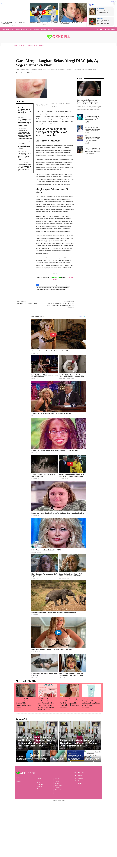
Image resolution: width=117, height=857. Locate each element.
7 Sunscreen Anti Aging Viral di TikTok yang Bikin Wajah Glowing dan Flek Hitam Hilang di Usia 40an (69, 702)
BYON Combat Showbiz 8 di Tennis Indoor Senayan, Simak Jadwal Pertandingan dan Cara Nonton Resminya (24, 122)
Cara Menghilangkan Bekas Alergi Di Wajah (59, 285)
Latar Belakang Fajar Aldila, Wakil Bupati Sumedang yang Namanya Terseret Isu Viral (92, 129)
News (86, 135)
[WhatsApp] (95, 72)
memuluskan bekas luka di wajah (58, 289)
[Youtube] (101, 29)
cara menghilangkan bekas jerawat (44, 287)
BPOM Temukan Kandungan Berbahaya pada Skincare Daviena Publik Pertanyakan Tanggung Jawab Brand (46, 703)
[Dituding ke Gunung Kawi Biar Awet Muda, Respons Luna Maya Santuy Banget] (92, 756)
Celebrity (86, 125)
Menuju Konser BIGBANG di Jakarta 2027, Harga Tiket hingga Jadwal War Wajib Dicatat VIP (24, 111)
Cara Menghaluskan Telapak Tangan (26, 303)
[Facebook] (91, 29)
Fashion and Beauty (20, 56)
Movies (19, 128)
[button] (111, 45)
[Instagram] (94, 29)
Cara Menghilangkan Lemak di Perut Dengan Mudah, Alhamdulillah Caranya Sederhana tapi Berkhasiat (60, 305)
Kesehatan (37, 753)
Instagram (80, 778)
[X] (97, 29)
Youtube (80, 783)
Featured (20, 735)
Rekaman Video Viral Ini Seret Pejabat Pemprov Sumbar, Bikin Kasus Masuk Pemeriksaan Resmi (24, 156)
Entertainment (20, 140)
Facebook (80, 775)
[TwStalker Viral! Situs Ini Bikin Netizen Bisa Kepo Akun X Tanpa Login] (24, 756)
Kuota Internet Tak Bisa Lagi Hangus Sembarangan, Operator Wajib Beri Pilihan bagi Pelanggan (24, 145)
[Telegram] (99, 72)
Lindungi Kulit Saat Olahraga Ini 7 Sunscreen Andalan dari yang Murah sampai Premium (91, 702)
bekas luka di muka (44, 285)
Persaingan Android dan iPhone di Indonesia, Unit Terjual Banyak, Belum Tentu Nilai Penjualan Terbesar (24, 167)
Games (19, 117)
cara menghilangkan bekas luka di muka (61, 287)
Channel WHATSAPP (55, 277)
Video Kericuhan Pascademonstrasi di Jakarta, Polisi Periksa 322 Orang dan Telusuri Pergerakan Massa (24, 133)
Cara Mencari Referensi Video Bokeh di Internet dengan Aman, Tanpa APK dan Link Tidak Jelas (87, 102)
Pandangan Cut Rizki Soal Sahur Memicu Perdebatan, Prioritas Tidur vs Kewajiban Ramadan (25, 702)
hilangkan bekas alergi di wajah (43, 289)
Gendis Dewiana (21, 72)
